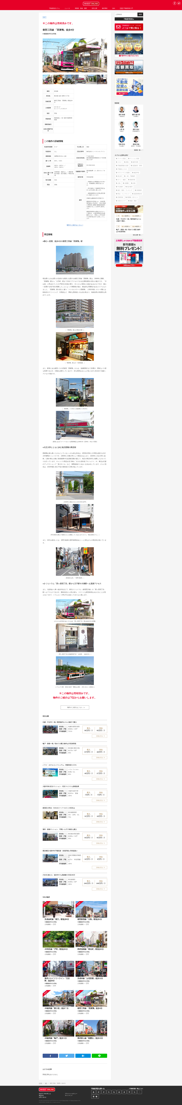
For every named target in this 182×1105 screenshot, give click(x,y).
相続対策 (132, 179)
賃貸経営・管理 (137, 165)
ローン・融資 (122, 179)
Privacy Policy (65, 1100)
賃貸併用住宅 (138, 193)
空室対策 (120, 197)
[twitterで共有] (67, 1056)
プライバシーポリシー (71, 1093)
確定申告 (136, 172)
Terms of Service (74, 1100)
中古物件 (120, 186)
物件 (46, 1083)
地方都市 (130, 186)
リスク (120, 162)
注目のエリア (122, 201)
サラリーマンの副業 (124, 172)
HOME (40, 1083)
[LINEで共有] (99, 1056)
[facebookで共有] (50, 1056)
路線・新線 (133, 201)
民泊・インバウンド (124, 193)
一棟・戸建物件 (130, 176)
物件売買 (135, 162)
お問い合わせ (42, 1097)
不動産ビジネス (122, 169)
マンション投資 (134, 158)
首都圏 (127, 183)
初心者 (120, 176)
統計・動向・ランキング (125, 190)
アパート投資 (122, 158)
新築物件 (139, 190)
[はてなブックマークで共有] (83, 1056)
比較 (134, 183)
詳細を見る (99, 736)
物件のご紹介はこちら (74, 707)
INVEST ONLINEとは (45, 1093)
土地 (119, 183)
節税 (127, 162)
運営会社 (41, 1095)
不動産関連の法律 (123, 165)
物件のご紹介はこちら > (75, 225)
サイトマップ (68, 1095)
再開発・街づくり (132, 197)
